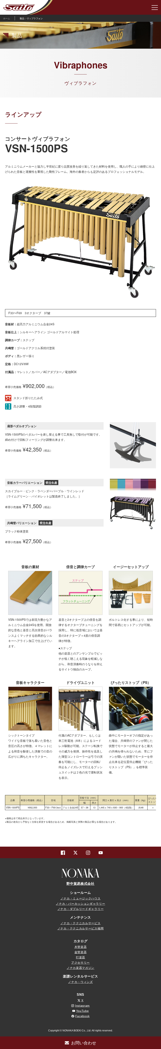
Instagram (82, 1005)
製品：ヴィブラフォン (31, 18)
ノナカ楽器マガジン (80, 968)
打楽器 (80, 957)
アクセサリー (80, 962)
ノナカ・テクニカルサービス (80, 923)
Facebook (82, 1016)
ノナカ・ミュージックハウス (80, 898)
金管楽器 (80, 952)
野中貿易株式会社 (80, 883)
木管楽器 (80, 947)
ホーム (6, 18)
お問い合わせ (83, 1043)
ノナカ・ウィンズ (80, 982)
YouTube (82, 1011)
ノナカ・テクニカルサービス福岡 (80, 928)
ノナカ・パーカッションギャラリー (80, 903)
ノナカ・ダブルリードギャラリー (80, 909)
